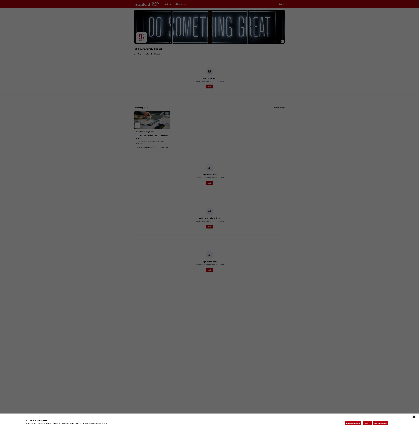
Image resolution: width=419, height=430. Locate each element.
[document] (209, 422)
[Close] (414, 416)
